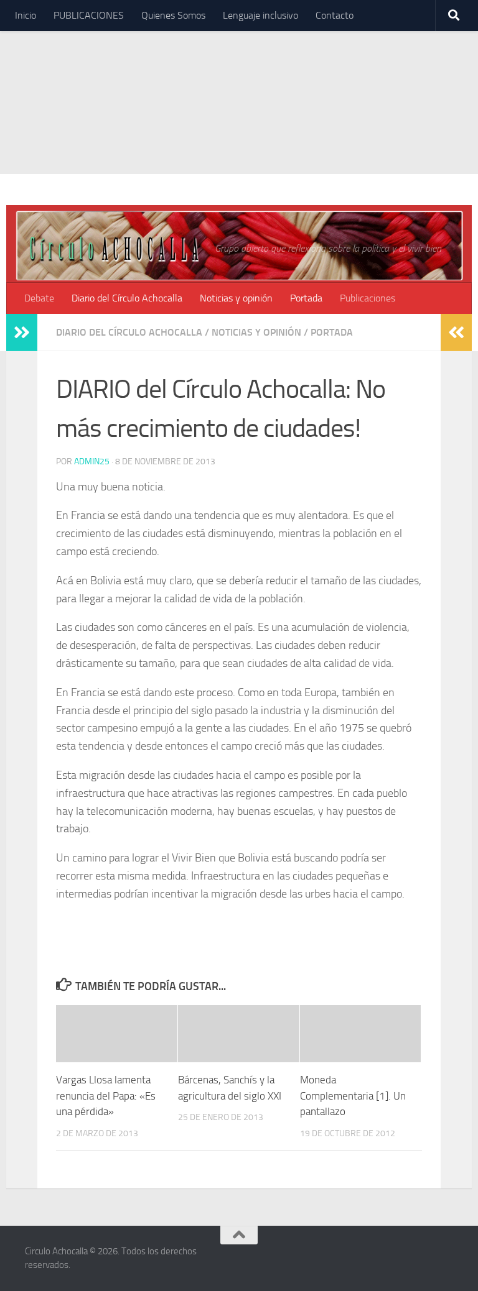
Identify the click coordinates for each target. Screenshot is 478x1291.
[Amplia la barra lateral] (21, 332)
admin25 (92, 461)
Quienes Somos (173, 15)
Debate (39, 298)
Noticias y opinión (236, 298)
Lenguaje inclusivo (260, 15)
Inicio (25, 15)
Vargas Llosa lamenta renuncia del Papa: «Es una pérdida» (106, 1095)
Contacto (335, 15)
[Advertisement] (239, 87)
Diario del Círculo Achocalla (127, 298)
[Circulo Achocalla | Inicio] (113, 247)
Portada (306, 298)
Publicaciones (367, 298)
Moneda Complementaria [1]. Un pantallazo (353, 1095)
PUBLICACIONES (89, 15)
